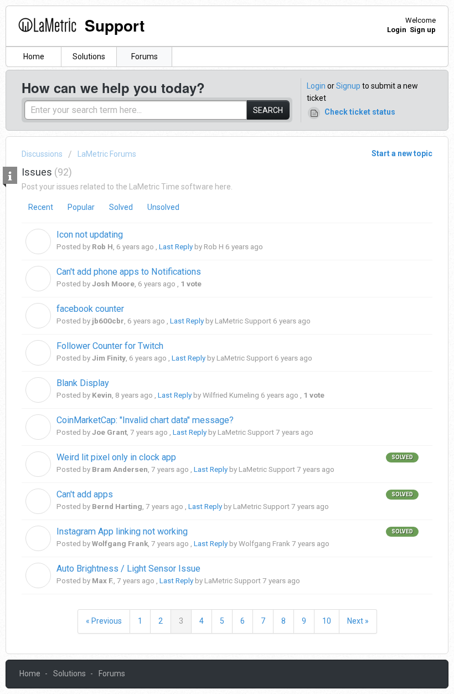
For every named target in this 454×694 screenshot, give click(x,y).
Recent (40, 207)
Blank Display (82, 383)
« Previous (104, 620)
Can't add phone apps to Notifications (128, 271)
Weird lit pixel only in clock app (116, 457)
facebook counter (90, 309)
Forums (144, 56)
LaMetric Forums (107, 154)
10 (326, 620)
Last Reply (176, 247)
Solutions (89, 56)
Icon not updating (89, 234)
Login (316, 85)
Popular (81, 207)
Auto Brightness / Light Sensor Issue (128, 568)
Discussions (42, 154)
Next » (358, 620)
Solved (121, 207)
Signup (348, 85)
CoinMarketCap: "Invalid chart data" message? (145, 420)
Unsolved (163, 207)
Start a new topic (402, 153)
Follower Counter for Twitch (109, 346)
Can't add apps (84, 494)
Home (33, 56)
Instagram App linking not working (122, 531)
